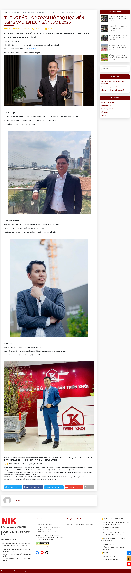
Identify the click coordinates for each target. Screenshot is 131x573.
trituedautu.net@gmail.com (24, 571)
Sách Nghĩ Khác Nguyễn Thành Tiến (80, 524)
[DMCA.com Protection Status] (42, 543)
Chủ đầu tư (33, 49)
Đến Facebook (129, 553)
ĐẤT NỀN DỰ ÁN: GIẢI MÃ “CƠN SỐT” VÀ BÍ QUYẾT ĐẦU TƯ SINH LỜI (118, 46)
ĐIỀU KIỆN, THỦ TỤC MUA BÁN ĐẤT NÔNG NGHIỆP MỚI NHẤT (118, 56)
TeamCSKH (16, 500)
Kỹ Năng (104, 112)
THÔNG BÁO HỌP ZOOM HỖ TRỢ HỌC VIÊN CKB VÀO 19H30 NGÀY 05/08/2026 (118, 37)
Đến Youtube (129, 564)
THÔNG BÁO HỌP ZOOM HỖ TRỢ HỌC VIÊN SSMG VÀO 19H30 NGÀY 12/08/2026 (118, 27)
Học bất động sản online (110, 87)
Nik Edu (115, 571)
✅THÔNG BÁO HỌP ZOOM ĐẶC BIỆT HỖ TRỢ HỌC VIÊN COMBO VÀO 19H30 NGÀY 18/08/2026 (118, 17)
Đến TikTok (129, 558)
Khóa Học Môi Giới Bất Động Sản (113, 90)
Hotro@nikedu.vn (113, 559)
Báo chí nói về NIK (107, 102)
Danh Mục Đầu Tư (107, 109)
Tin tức (16, 13)
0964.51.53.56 (7, 571)
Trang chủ (7, 13)
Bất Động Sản (106, 106)
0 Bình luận (38, 29)
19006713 (112, 556)
